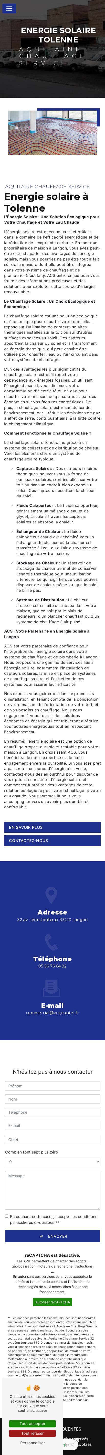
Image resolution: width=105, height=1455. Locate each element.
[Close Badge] (76, 1440)
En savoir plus (26, 827)
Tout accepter (32, 1423)
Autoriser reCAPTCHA (52, 1302)
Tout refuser (32, 1433)
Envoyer (58, 1236)
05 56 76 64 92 (52, 966)
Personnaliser (32, 1442)
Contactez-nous (28, 840)
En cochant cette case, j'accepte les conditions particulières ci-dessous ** (53, 1219)
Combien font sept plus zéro (31, 1152)
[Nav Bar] (9, 8)
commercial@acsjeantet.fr (52, 1012)
